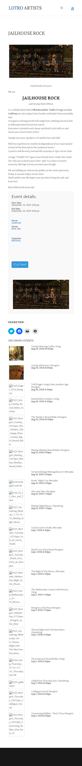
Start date (16, 203)
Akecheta (16, 241)
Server (15, 221)
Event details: (24, 197)
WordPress (41, 761)
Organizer (16, 238)
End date (16, 209)
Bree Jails (16, 229)
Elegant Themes (40, 757)
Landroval (16, 223)
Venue (15, 227)
